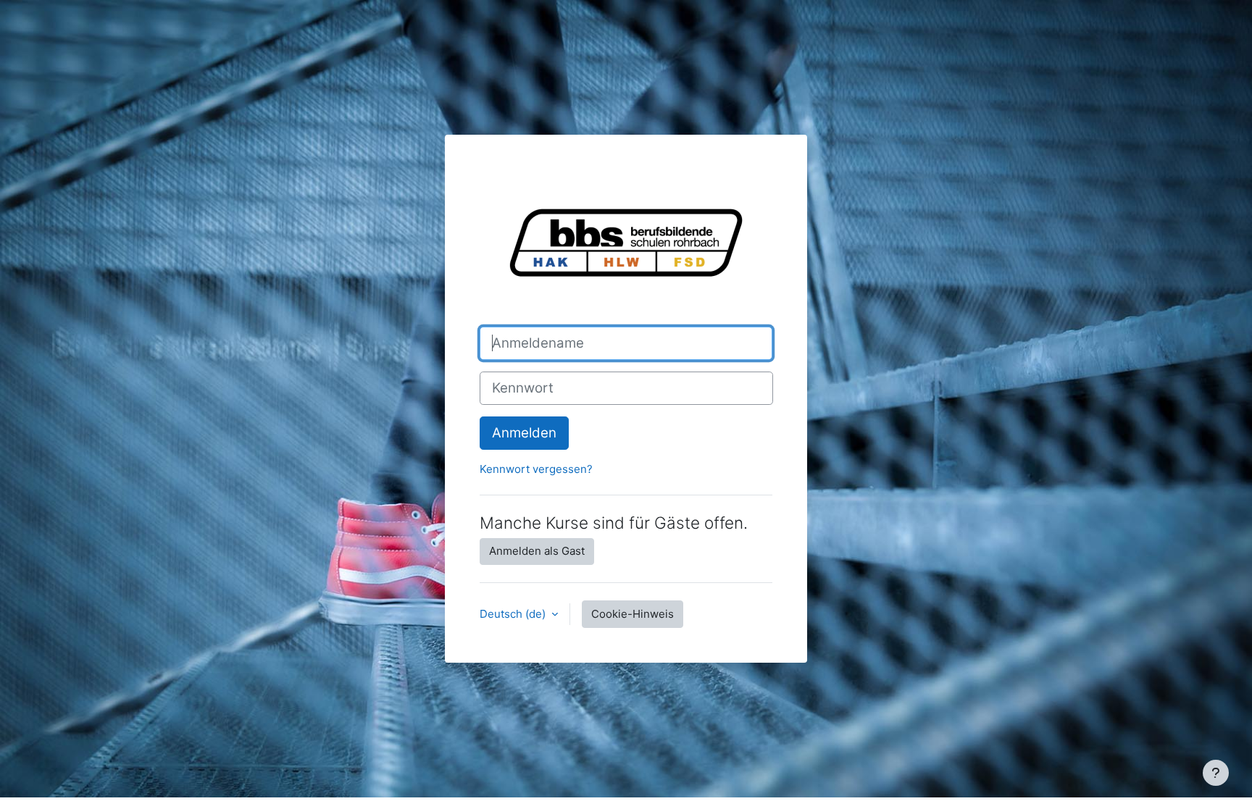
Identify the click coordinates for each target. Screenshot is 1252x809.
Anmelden (524, 432)
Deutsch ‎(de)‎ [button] (514, 614)
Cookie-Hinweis (632, 614)
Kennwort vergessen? (536, 469)
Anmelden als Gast (537, 551)
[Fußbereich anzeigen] (1216, 773)
